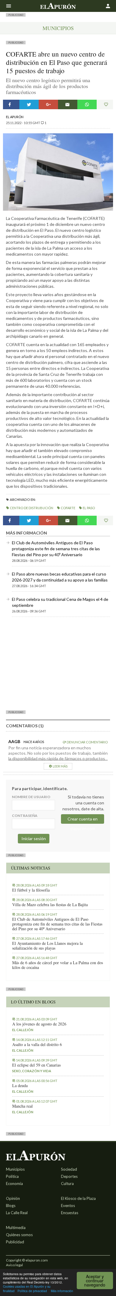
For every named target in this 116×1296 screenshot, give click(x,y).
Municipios (58, 28)
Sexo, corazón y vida (31, 1071)
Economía (14, 1183)
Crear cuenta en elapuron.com (83, 820)
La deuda (20, 1085)
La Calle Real (17, 1212)
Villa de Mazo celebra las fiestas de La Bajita (50, 904)
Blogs (10, 1205)
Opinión (13, 1198)
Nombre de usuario (31, 797)
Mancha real (22, 1106)
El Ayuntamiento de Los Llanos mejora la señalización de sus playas (47, 945)
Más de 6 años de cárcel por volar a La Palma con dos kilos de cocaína (57, 965)
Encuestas (69, 1212)
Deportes (69, 1176)
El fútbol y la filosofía (31, 890)
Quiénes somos (19, 1234)
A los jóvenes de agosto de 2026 (39, 1024)
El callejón (22, 1030)
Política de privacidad (32, 1291)
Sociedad (69, 1169)
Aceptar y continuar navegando (94, 1280)
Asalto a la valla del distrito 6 (37, 1044)
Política (12, 1176)
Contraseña (24, 815)
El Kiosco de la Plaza (78, 1198)
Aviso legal (14, 1265)
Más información (62, 1291)
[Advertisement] (58, 663)
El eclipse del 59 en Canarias (36, 1065)
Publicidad (15, 1241)
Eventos (68, 1205)
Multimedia (16, 1227)
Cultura (67, 1183)
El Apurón (14, 117)
